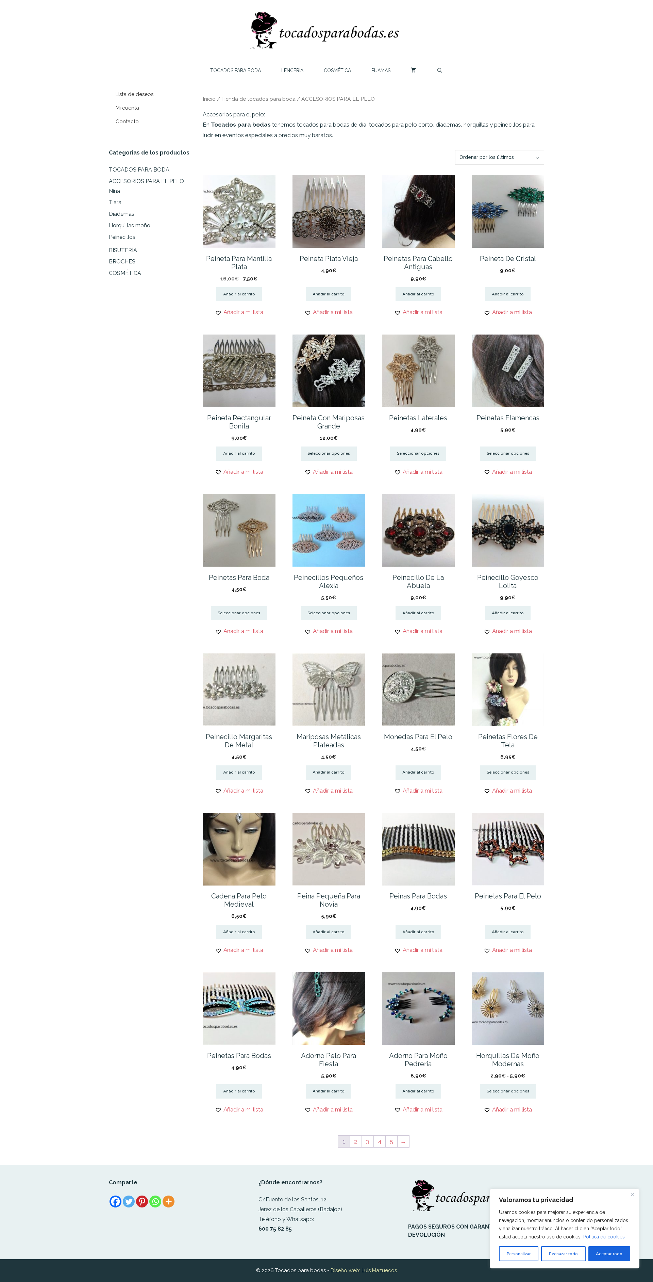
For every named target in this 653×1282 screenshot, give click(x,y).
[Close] (632, 1194)
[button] (239, 312)
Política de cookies (604, 1236)
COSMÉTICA (337, 70)
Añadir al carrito (239, 294)
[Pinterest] (142, 1201)
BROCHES (122, 261)
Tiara (115, 202)
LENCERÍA (292, 70)
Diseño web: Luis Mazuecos (364, 1270)
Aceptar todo (609, 1253)
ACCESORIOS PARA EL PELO (146, 181)
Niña (114, 191)
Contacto (127, 121)
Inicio (209, 99)
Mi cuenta (127, 108)
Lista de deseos (134, 94)
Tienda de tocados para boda (258, 99)
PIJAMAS (380, 70)
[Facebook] (115, 1201)
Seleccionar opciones (328, 453)
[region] (564, 1228)
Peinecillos (122, 237)
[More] (168, 1201)
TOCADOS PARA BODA (235, 70)
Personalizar (519, 1253)
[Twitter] (129, 1201)
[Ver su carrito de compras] (413, 70)
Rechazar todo (563, 1253)
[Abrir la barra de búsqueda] (439, 70)
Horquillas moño (129, 225)
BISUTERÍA (123, 250)
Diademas (121, 214)
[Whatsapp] (155, 1201)
